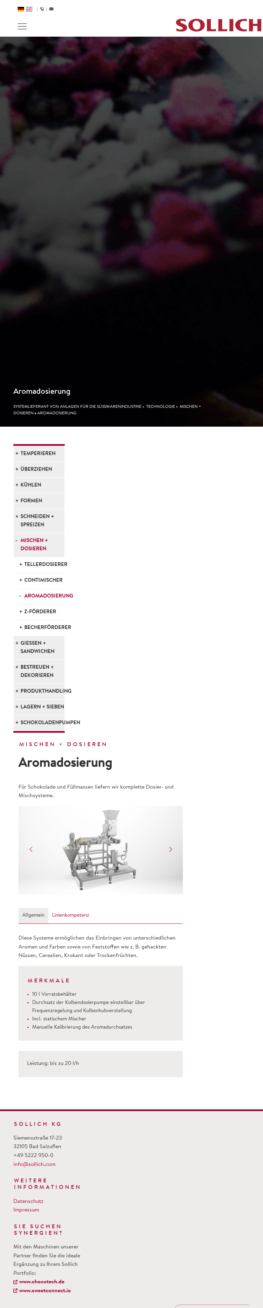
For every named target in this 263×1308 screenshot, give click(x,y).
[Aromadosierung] (100, 850)
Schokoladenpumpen (42, 723)
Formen (31, 501)
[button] (30, 850)
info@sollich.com (34, 1164)
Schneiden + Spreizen (37, 521)
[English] (29, 9)
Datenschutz (28, 1201)
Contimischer (43, 580)
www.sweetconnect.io (45, 1291)
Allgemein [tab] (33, 915)
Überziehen (36, 469)
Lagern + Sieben (42, 707)
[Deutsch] (21, 9)
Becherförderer (44, 627)
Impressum (26, 1210)
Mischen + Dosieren (34, 545)
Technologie (160, 407)
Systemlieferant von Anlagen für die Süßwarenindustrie (77, 407)
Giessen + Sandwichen (37, 647)
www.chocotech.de (41, 1282)
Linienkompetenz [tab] (70, 915)
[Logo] (219, 25)
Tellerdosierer (44, 564)
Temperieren (38, 453)
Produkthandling (42, 691)
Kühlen (31, 485)
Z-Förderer (40, 612)
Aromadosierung (56, 413)
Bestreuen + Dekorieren (37, 671)
